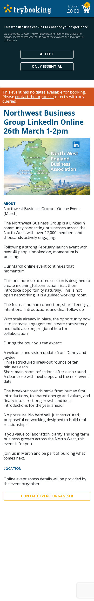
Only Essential (47, 66)
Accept (47, 54)
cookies (16, 33)
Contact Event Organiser (47, 496)
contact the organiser (34, 96)
